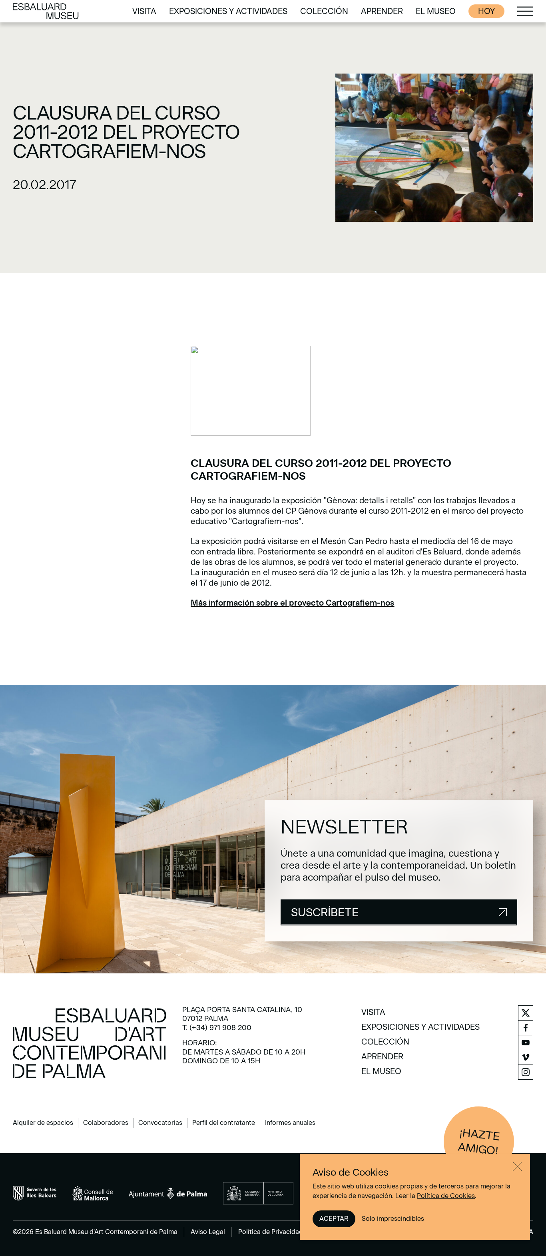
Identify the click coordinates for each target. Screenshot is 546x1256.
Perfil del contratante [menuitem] (223, 1122)
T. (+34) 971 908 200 (216, 1027)
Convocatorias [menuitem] (160, 1122)
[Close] (517, 1166)
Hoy (486, 11)
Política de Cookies (446, 1196)
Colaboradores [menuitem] (105, 1122)
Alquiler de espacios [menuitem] (43, 1122)
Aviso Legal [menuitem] (208, 1232)
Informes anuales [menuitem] (290, 1122)
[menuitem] (144, 11)
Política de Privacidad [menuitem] (270, 1232)
